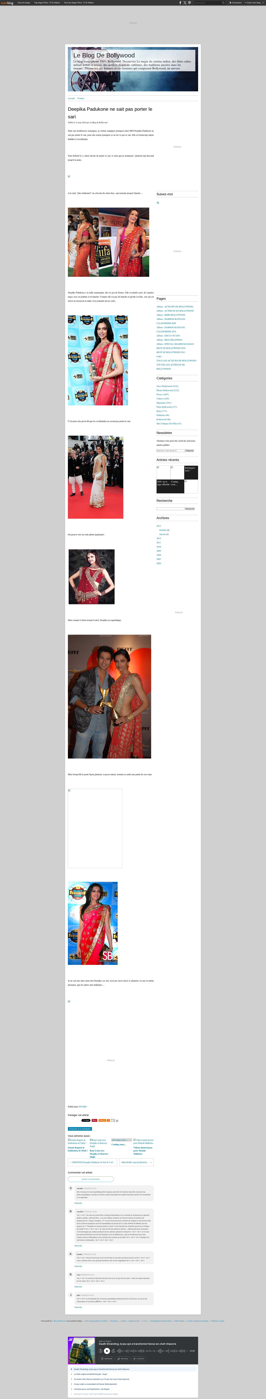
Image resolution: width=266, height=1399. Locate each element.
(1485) (163, 398)
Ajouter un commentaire (91, 1179)
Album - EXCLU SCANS (168, 335)
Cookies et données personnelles (198, 1321)
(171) (162, 411)
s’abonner (108, 1359)
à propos (140, 1359)
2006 (159, 563)
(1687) (163, 394)
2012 (159, 538)
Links (159, 356)
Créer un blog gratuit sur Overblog (96, 1321)
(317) (167, 406)
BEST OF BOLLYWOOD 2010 (171, 348)
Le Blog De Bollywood (104, 55)
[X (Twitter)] (185, 2)
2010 (159, 546)
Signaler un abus (134, 1321)
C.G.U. (145, 1321)
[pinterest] (189, 2)
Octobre (162, 530)
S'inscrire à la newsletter (80, 1129)
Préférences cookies (217, 1321)
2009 (159, 550)
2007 (159, 559)
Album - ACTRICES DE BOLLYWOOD (175, 310)
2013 (159, 525)
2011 (159, 542)
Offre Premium (179, 1321)
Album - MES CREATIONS (169, 339)
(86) (164, 419)
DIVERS (83, 1106)
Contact (80, 98)
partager (124, 1359)
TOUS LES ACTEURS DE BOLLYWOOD (176, 360)
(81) (169, 423)
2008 (159, 554)
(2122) (168, 390)
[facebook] (180, 2)
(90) (163, 415)
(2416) (167, 386)
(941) (164, 402)
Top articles (114, 1321)
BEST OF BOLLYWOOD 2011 (171, 352)
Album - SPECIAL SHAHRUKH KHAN (175, 343)
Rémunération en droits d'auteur (161, 1321)
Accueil (71, 98)
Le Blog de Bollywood (59, 1321)
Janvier (162, 534)
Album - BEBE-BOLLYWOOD (171, 314)
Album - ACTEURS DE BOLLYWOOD (175, 306)
